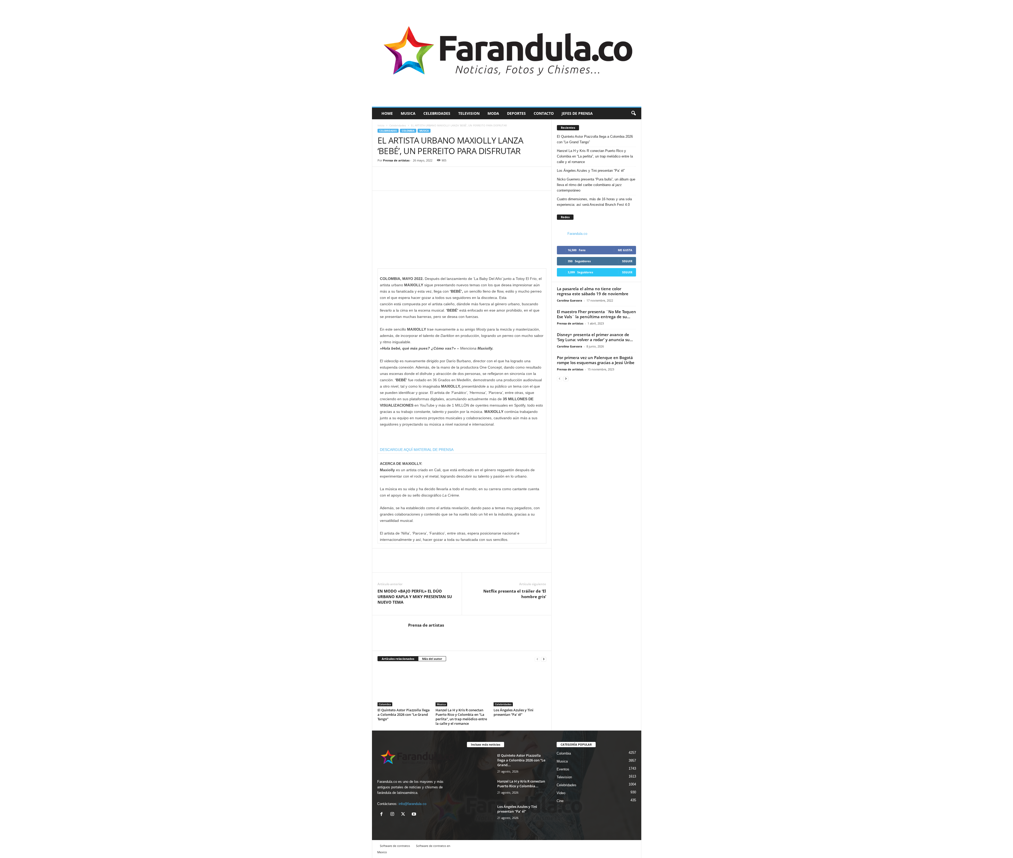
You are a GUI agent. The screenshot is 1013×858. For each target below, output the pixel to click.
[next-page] (543, 659)
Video (561, 793)
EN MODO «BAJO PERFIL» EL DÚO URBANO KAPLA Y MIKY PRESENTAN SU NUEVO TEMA (415, 596)
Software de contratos (395, 846)
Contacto (544, 113)
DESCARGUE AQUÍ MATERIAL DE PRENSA (416, 449)
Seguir (627, 261)
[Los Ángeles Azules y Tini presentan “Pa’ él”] (520, 686)
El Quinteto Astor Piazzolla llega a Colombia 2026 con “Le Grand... (521, 760)
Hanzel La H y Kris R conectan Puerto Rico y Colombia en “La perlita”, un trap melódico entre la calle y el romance (461, 717)
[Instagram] (393, 815)
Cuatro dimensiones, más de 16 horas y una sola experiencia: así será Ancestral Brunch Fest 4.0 (594, 202)
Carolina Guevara (569, 300)
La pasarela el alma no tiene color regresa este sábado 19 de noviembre (592, 291)
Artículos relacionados (398, 659)
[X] (404, 815)
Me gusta (625, 250)
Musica (408, 113)
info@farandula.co (412, 804)
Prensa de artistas (396, 160)
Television (469, 113)
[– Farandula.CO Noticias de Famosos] (506, 53)
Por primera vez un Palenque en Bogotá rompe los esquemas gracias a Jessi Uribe (596, 360)
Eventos (563, 769)
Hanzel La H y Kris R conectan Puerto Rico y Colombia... (521, 783)
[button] (633, 113)
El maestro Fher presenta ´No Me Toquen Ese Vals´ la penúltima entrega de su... (596, 314)
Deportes (516, 113)
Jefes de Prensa (577, 113)
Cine (560, 801)
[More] (407, 182)
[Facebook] (383, 182)
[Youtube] (414, 815)
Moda (493, 113)
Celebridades (436, 113)
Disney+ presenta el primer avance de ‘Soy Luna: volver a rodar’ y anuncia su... (595, 337)
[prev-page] (537, 659)
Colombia (408, 130)
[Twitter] (395, 182)
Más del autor (432, 659)
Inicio (381, 125)
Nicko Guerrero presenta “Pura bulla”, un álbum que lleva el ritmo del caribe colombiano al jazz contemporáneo (596, 184)
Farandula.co (577, 234)
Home (387, 113)
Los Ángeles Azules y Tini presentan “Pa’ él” (513, 712)
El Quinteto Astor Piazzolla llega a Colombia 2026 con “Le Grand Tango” (404, 714)
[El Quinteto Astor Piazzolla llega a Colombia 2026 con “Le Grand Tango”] (404, 686)
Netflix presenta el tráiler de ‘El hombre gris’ (514, 593)
